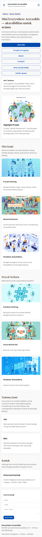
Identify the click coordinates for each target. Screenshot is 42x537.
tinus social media (21, 67)
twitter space (21, 73)
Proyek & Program (21, 50)
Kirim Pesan (9, 517)
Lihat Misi (21, 45)
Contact (21, 61)
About (21, 56)
